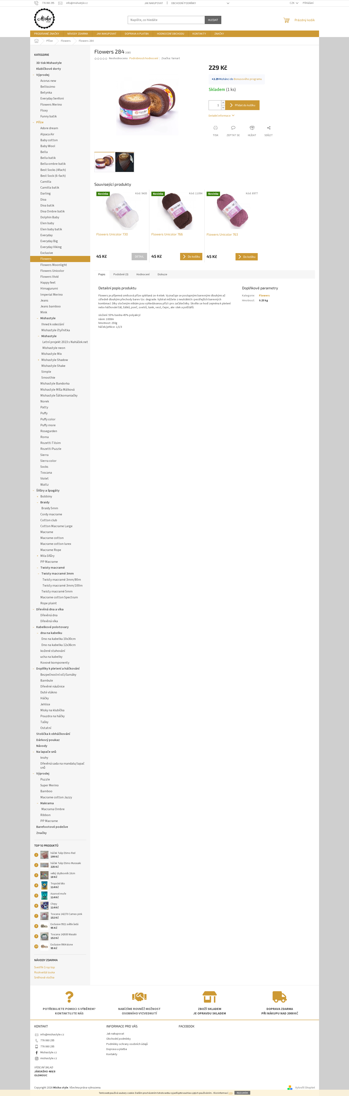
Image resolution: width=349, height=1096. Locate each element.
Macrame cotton (52, 538)
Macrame (46, 532)
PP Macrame (49, 561)
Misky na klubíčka (52, 710)
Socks (44, 466)
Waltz (44, 484)
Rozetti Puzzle (50, 449)
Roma (44, 437)
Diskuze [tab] (162, 274)
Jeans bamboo (50, 306)
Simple (46, 371)
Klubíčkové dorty (48, 69)
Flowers (46, 259)
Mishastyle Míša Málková (57, 389)
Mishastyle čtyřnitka (55, 330)
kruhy (44, 757)
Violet (44, 478)
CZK (292, 3)
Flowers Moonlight (53, 265)
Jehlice (45, 704)
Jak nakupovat (153, 3)
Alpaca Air (47, 134)
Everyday (46, 235)
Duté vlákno (48, 692)
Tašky (44, 722)
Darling (45, 193)
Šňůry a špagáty (47, 490)
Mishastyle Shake (53, 366)
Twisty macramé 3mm (57, 573)
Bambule (46, 680)
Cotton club (48, 520)
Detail (139, 256)
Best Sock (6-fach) (53, 176)
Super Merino (49, 785)
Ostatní (45, 728)
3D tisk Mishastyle (49, 63)
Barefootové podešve (52, 827)
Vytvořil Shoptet (305, 1088)
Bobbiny (46, 496)
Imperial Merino (51, 294)
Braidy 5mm (49, 508)
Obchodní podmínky (183, 3)
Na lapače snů (46, 752)
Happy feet (48, 282)
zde (230, 1093)
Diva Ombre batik (52, 211)
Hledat (213, 20)
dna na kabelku (51, 633)
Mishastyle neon (53, 348)
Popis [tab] (101, 274)
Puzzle (45, 779)
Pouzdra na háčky (52, 716)
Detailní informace (220, 116)
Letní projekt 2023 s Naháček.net (65, 342)
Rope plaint (48, 603)
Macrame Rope (50, 550)
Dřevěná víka (49, 621)
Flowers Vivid (49, 276)
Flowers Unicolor (52, 271)
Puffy (43, 413)
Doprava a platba (116, 1049)
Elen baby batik (51, 229)
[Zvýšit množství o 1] (223, 103)
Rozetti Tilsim (50, 443)
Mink (43, 312)
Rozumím (242, 1092)
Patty (44, 407)
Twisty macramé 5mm (57, 591)
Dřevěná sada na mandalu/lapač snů (62, 765)
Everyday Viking (51, 247)
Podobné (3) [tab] (120, 274)
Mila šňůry (47, 556)
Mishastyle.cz (48, 1052)
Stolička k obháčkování (53, 734)
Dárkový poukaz (48, 740)
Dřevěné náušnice (52, 686)
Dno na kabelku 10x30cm (58, 639)
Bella (44, 152)
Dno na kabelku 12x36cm (58, 645)
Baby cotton (49, 140)
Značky (41, 833)
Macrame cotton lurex (55, 544)
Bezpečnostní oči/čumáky (58, 674)
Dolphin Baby (49, 217)
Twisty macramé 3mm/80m (61, 579)
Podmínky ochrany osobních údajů (127, 1044)
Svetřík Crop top (44, 967)
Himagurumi (49, 288)
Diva (43, 199)
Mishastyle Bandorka (54, 383)
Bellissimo (47, 86)
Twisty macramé (52, 567)
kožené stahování (52, 651)
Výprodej (42, 75)
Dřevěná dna (48, 615)
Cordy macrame (51, 514)
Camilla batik (49, 187)
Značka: (170, 58)
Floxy (44, 110)
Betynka (46, 92)
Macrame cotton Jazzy (56, 797)
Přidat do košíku (245, 105)
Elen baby (47, 223)
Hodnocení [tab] (143, 274)
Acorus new (48, 81)
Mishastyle (48, 318)
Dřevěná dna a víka (50, 609)
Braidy (45, 502)
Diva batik (47, 205)
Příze (40, 122)
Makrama (47, 803)
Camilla (45, 181)
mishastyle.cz (48, 1058)
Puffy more (48, 425)
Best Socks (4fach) (53, 170)
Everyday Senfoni (52, 98)
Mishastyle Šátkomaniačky (58, 395)
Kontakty (111, 1054)
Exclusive (46, 253)
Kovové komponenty (54, 662)
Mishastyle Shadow (54, 360)
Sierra (44, 455)
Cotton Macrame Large (56, 526)
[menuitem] (46, 34)
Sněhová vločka (44, 977)
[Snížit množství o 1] (223, 107)
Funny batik (48, 116)
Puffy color (47, 419)
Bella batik (48, 158)
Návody (41, 746)
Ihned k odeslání (52, 324)
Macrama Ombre (53, 809)
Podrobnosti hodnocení (143, 58)
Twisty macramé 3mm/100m (62, 585)
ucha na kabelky (51, 657)
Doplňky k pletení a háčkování (57, 668)
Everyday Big (49, 241)
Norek (44, 401)
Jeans (44, 300)
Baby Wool (47, 146)
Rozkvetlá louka (44, 972)
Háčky (44, 698)
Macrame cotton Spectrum (59, 597)
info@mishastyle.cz (52, 1035)
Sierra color (48, 461)
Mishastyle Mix (51, 354)
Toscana (46, 472)
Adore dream (49, 128)
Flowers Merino (51, 104)
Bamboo (46, 791)
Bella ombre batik (53, 164)
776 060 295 (47, 1040)
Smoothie (48, 377)
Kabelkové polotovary (52, 627)
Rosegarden (48, 431)
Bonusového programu (248, 79)
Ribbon (45, 815)
